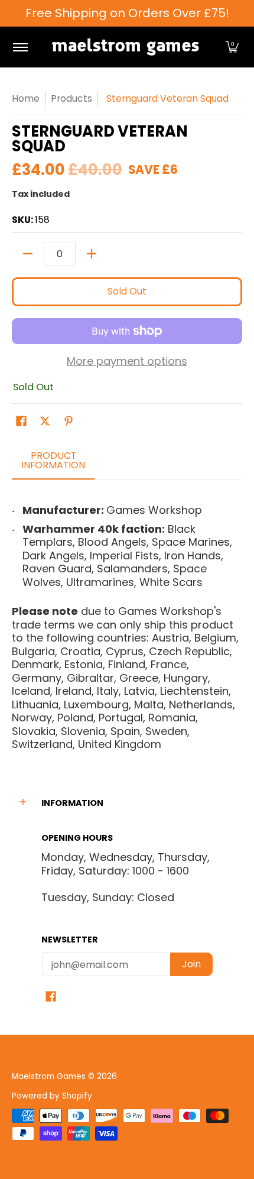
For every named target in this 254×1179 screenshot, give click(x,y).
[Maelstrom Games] (125, 47)
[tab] (53, 464)
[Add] (92, 253)
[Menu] (20, 47)
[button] (232, 47)
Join (191, 964)
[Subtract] (28, 253)
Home (26, 98)
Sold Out (127, 291)
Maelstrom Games (49, 1076)
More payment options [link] (127, 361)
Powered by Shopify (52, 1096)
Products (71, 98)
